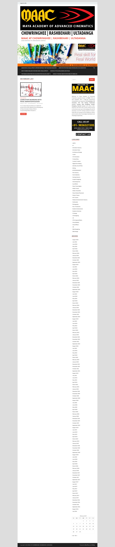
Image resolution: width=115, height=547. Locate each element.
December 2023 (76, 309)
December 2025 (76, 257)
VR (73, 227)
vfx (73, 217)
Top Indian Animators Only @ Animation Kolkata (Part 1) (36, 73)
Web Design (75, 231)
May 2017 (74, 488)
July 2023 (74, 321)
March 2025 (75, 275)
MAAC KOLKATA (23, 97)
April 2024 (74, 300)
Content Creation (76, 161)
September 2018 (76, 452)
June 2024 (74, 296)
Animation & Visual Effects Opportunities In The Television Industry (39, 67)
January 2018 (75, 470)
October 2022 (75, 341)
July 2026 (74, 242)
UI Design (74, 213)
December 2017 (76, 472)
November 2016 (76, 502)
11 (93, 523)
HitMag (93, 545)
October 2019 (75, 423)
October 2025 (75, 260)
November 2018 (76, 448)
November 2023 (76, 312)
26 (73, 531)
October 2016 (75, 504)
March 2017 (75, 493)
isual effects (75, 184)
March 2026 (75, 251)
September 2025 (76, 262)
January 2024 (75, 307)
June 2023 (74, 323)
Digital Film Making (76, 163)
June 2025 (74, 269)
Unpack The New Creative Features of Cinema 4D (65, 73)
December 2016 (76, 500)
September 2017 (76, 479)
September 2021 (76, 371)
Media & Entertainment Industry (79, 199)
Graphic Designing (76, 179)
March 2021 (75, 384)
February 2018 (75, 468)
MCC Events (75, 197)
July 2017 (74, 484)
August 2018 (75, 454)
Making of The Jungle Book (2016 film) (60, 70)
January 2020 (75, 416)
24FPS (73, 143)
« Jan (73, 535)
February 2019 (75, 441)
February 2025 (75, 278)
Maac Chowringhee (76, 186)
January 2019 (75, 443)
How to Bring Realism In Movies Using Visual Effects (34, 70)
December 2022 (76, 337)
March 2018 (75, 466)
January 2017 (75, 497)
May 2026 (74, 246)
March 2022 (75, 357)
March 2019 (75, 438)
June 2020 (74, 405)
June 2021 (74, 377)
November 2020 (76, 393)
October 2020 (75, 395)
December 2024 (76, 282)
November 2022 (76, 339)
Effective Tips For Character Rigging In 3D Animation (72, 67)
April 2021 (74, 382)
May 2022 (74, 352)
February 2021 (75, 386)
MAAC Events (75, 188)
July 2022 (74, 348)
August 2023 (75, 318)
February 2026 (75, 253)
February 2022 (75, 359)
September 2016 (76, 506)
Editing (74, 168)
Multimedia (75, 202)
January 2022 (75, 361)
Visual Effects (75, 224)
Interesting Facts (76, 181)
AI (73, 145)
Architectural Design (77, 152)
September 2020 (76, 398)
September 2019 (76, 425)
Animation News (76, 150)
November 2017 (76, 475)
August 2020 (75, 400)
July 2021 (74, 375)
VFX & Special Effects (77, 220)
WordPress (87, 545)
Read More (23, 113)
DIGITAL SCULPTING (77, 165)
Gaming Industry (76, 177)
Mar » (76, 535)
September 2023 (76, 316)
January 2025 (75, 280)
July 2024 (74, 294)
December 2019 (76, 418)
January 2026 (75, 255)
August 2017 (75, 481)
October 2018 (75, 450)
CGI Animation (75, 156)
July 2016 (74, 511)
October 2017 (75, 477)
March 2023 (75, 330)
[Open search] (94, 67)
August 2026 (75, 239)
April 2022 (74, 355)
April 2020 (74, 409)
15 (83, 526)
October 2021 (75, 368)
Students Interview (76, 211)
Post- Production (76, 206)
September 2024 (76, 289)
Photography (75, 204)
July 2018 (74, 457)
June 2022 (74, 350)
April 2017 (74, 491)
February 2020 (75, 414)
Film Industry (75, 172)
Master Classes (75, 195)
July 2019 (74, 429)
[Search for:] (83, 79)
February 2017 (75, 495)
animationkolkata (32, 103)
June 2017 (74, 486)
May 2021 (74, 380)
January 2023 (75, 334)
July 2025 (74, 266)
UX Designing (75, 215)
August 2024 (75, 291)
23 (86, 529)
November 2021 (76, 366)
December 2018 (76, 445)
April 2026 (74, 248)
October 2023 (75, 314)
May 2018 (74, 461)
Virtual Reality (75, 222)
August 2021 (75, 373)
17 (89, 526)
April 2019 (74, 436)
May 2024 (74, 298)
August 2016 (75, 509)
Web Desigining (76, 229)
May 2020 (74, 407)
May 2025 (74, 271)
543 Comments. (40, 103)
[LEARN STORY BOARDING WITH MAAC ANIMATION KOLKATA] (31, 89)
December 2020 (76, 391)
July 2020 (74, 402)
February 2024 (75, 305)
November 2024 (76, 285)
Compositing (75, 159)
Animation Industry (76, 147)
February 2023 (75, 332)
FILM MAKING (76, 174)
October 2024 (75, 287)
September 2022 (76, 343)
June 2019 (74, 432)
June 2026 (74, 244)
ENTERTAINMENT (76, 170)
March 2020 (75, 411)
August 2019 (75, 427)
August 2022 (75, 346)
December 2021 (76, 364)
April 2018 (74, 463)
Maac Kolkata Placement (78, 193)
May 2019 (74, 434)
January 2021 (75, 389)
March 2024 (75, 303)
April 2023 (74, 328)
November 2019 (76, 420)
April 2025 (74, 273)
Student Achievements (77, 208)
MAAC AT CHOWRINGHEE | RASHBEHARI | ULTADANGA (53, 38)
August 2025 (75, 264)
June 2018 (74, 459)
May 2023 (74, 325)
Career (74, 154)
